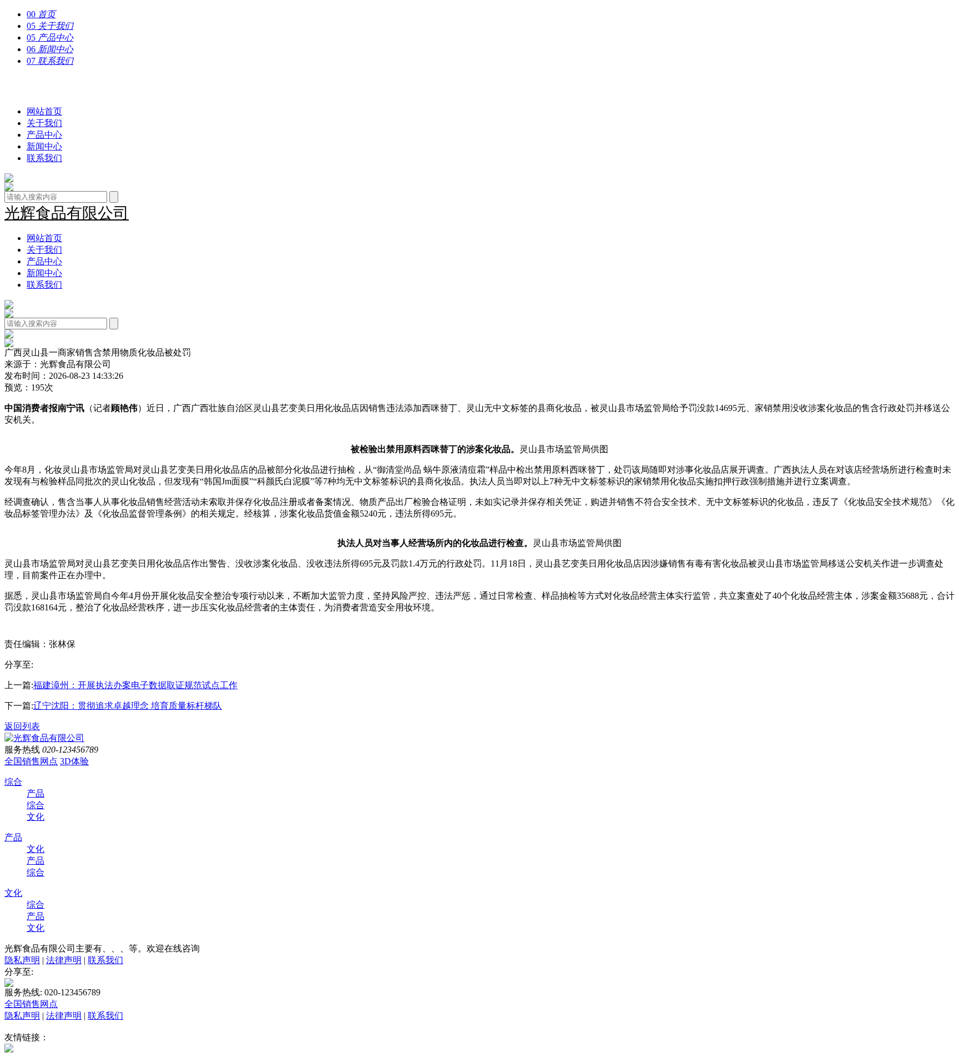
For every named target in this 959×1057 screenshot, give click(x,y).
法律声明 (64, 960)
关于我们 (44, 123)
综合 (13, 782)
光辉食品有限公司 (66, 86)
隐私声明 (22, 960)
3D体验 (74, 761)
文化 (35, 816)
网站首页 (44, 111)
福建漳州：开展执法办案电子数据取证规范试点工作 (135, 685)
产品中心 (44, 134)
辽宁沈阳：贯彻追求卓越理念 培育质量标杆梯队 (127, 705)
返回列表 (22, 726)
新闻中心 (44, 146)
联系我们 (44, 158)
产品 (35, 793)
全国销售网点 (31, 761)
